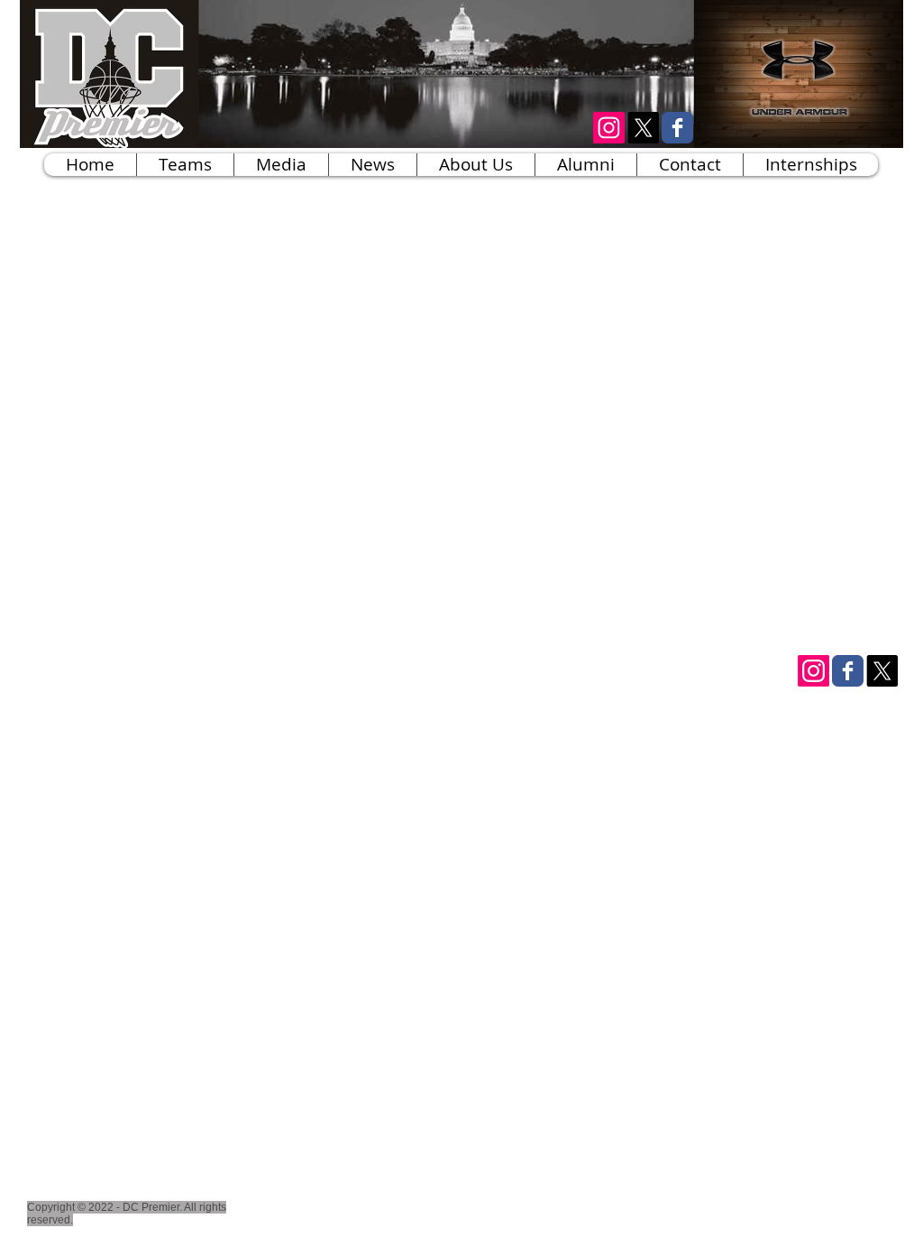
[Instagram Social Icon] (609, 127)
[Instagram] (813, 671)
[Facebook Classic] (677, 127)
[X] (643, 127)
